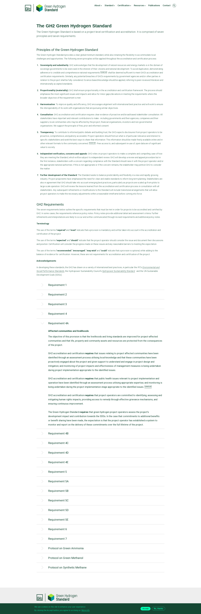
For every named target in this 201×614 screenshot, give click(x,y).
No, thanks (158, 608)
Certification (124, 5)
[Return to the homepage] (45, 8)
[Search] (174, 5)
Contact (167, 5)
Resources (139, 5)
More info (86, 610)
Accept (145, 608)
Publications (154, 5)
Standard (109, 5)
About (97, 5)
